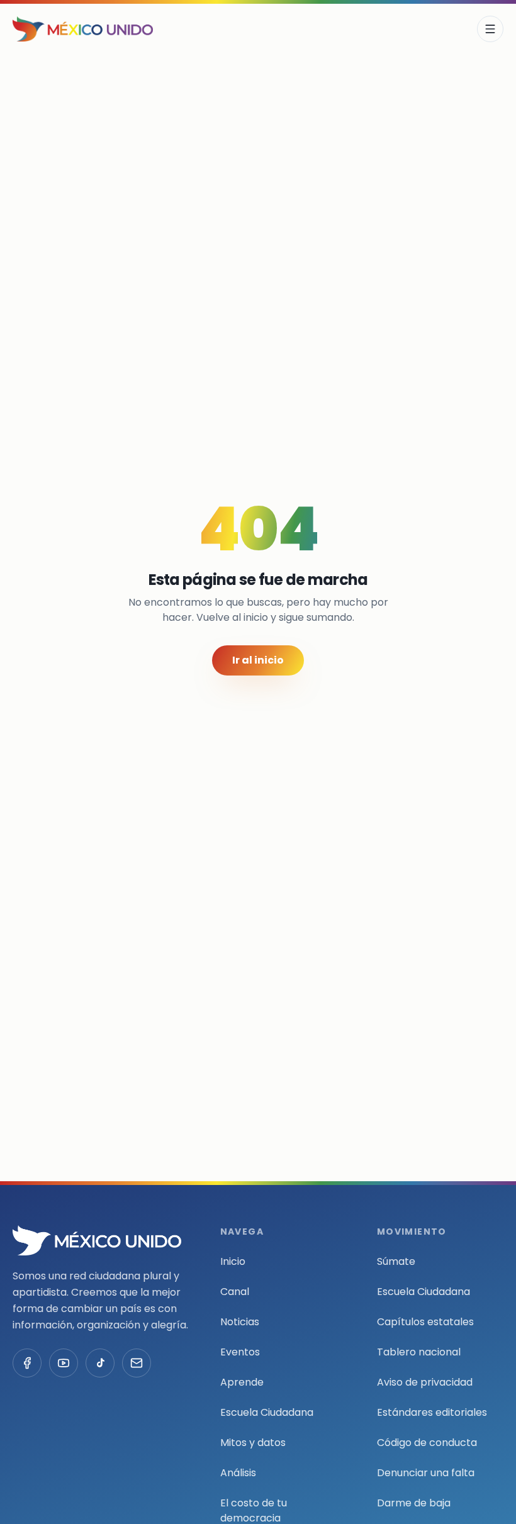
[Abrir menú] (490, 29)
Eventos (240, 1352)
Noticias (239, 1322)
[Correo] (136, 1363)
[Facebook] (27, 1363)
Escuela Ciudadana (266, 1412)
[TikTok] (100, 1363)
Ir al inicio (258, 660)
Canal (234, 1291)
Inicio (232, 1261)
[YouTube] (63, 1363)
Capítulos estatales (425, 1322)
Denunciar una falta (425, 1473)
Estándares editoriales (432, 1412)
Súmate (396, 1261)
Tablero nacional (419, 1352)
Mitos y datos (253, 1442)
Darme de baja (414, 1503)
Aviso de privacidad (425, 1382)
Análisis (238, 1473)
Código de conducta (427, 1442)
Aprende (242, 1382)
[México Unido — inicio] (83, 29)
